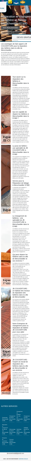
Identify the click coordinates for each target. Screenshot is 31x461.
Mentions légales (23, 458)
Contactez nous (19, 32)
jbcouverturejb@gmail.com (15, 453)
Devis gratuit (6, 32)
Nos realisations (10, 28)
